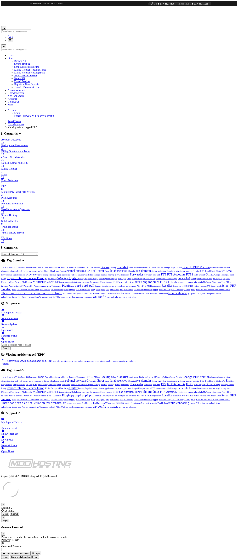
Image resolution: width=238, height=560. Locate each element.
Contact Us (13, 101)
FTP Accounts (176, 274)
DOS (202, 271)
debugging (132, 271)
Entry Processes (19, 275)
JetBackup (62, 278)
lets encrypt (112, 278)
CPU (78, 271)
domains (196, 271)
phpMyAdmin (205, 282)
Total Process (87, 293)
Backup (105, 267)
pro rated (118, 286)
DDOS (124, 271)
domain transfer (173, 271)
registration (156, 286)
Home (11, 55)
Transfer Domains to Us (26, 87)
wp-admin (88, 297)
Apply (5, 520)
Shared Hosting (22, 63)
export (59, 275)
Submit (14, 514)
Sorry (93, 290)
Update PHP (194, 293)
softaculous (85, 290)
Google (217, 275)
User (19, 297)
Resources (177, 286)
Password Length (10, 540)
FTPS (189, 274)
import (11, 278)
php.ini (197, 282)
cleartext (213, 267)
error (35, 274)
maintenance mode (163, 278)
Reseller (167, 285)
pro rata (111, 286)
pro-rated (132, 286)
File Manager (95, 275)
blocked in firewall (141, 267)
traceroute (112, 293)
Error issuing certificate (47, 275)
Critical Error (95, 270)
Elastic (212, 271)
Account (12, 110)
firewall (117, 275)
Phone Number (106, 282)
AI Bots (97, 267)
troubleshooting (178, 293)
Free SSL (156, 275)
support (155, 290)
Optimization (76, 282)
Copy (37, 553)
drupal (207, 271)
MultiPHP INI (52, 282)
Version (25, 297)
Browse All (20, 61)
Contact (63, 271)
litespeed (135, 278)
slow (66, 290)
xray (120, 297)
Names (61, 282)
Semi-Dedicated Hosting (26, 66)
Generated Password (11, 546)
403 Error (21, 267)
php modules (151, 282)
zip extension (131, 297)
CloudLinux (54, 271)
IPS (46, 278)
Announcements (16, 90)
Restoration (187, 285)
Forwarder (136, 274)
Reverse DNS (205, 286)
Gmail (209, 274)
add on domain (54, 267)
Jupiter (73, 278)
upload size (204, 293)
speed (103, 290)
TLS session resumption (72, 293)
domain (146, 270)
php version (178, 282)
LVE (153, 278)
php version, (189, 282)
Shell (14, 290)
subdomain (147, 290)
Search (6, 348)
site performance (57, 290)
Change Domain (175, 267)
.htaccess (10, 267)
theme (193, 290)
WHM (58, 297)
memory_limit (206, 278)
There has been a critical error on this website (213, 290)
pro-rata (125, 286)
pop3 (78, 285)
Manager (173, 278)
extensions (66, 275)
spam (98, 290)
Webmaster (43, 297)
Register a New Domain (26, 84)
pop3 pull (88, 285)
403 (15, 267)
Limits (129, 278)
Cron (107, 271)
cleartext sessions (224, 267)
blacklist (122, 267)
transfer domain (131, 293)
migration (226, 278)
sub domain (128, 290)
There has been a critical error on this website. (31, 293)
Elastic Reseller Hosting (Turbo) (30, 69)
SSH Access (114, 290)
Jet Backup (52, 278)
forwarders (148, 275)
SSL (122, 290)
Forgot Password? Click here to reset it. (34, 115)
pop (72, 286)
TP (106, 293)
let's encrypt (93, 278)
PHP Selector (167, 282)
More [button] (10, 104)
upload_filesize (215, 293)
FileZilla (104, 275)
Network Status (16, 95)
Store (10, 58)
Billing (113, 267)
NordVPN (19, 78)
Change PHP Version (196, 267)
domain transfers (186, 271)
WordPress (64, 297)
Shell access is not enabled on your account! (33, 290)
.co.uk (3, 267)
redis (149, 285)
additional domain (67, 267)
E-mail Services (22, 81)
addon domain (80, 267)
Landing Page (83, 278)
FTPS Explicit (199, 275)
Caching (165, 267)
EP (27, 275)
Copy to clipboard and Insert (24, 557)
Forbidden (125, 275)
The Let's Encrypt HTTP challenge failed (174, 290)
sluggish (71, 290)
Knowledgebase (16, 93)
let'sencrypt (103, 278)
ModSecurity (27, 282)
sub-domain (138, 290)
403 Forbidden (31, 267)
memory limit (196, 278)
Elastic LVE (220, 271)
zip (124, 297)
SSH (107, 290)
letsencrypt (122, 278)
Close (5, 514)
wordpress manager (76, 297)
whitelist (51, 297)
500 (39, 267)
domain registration (159, 271)
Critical (83, 271)
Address (90, 267)
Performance (95, 282)
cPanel (70, 270)
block (131, 267)
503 (42, 267)
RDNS (143, 286)
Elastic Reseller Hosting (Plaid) (30, 72)
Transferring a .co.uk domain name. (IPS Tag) (70, 360)
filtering (111, 275)
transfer (120, 293)
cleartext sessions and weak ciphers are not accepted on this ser (25, 271)
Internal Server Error (30, 278)
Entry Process (6, 275)
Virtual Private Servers (25, 75)
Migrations (5, 282)
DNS (138, 271)
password (85, 282)
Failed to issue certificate (80, 275)
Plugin (66, 285)
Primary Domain (101, 286)
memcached (184, 278)
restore (196, 286)
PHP (116, 282)
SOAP (78, 290)
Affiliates (12, 98)
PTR (138, 286)
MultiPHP (39, 282)
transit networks (151, 293)
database (115, 270)
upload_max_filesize (9, 297)
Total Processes (99, 293)
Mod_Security (15, 282)
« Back (5, 363)
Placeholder (216, 282)
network (67, 282)
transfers (140, 293)
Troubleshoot (163, 293)
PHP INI (138, 282)
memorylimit (217, 278)
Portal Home (14, 121)
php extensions (126, 282)
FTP (163, 274)
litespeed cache (145, 278)
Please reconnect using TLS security (47, 286)
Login (17, 113)
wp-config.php (112, 297)
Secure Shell (216, 286)
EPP (30, 275)
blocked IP (153, 267)
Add (46, 267)
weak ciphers (34, 297)
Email (230, 270)
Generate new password (16, 553)
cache (160, 267)
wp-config (99, 296)
